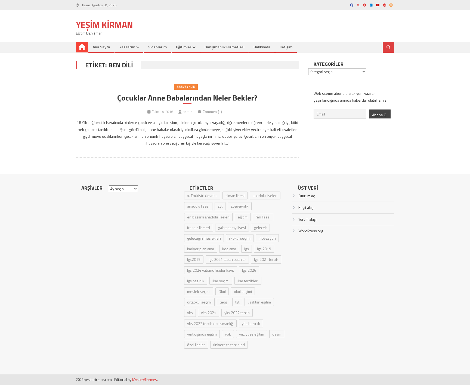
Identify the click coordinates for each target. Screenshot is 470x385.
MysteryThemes (144, 379)
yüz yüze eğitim (251, 334)
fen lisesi (263, 217)
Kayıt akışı (306, 207)
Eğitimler (183, 47)
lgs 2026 (249, 270)
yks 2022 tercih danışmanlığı (210, 323)
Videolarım (157, 47)
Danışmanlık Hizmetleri (224, 47)
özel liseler (196, 345)
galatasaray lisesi (232, 227)
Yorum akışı (307, 219)
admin (187, 111)
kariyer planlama (200, 249)
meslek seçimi (198, 291)
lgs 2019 (264, 249)
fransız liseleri (198, 227)
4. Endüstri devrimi (202, 195)
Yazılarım (127, 47)
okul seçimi (243, 291)
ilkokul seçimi (240, 238)
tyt (237, 302)
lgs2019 (193, 259)
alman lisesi (235, 195)
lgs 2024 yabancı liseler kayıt (210, 270)
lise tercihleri (247, 281)
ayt (220, 206)
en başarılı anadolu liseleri (208, 217)
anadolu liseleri (265, 195)
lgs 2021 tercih (266, 259)
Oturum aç (306, 196)
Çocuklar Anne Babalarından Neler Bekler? (187, 98)
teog (223, 302)
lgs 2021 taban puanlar (227, 259)
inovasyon (267, 238)
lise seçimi (220, 281)
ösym (276, 334)
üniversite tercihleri (229, 345)
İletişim (286, 47)
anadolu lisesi (198, 206)
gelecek (260, 227)
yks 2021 (208, 312)
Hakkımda (261, 47)
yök (228, 334)
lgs (246, 249)
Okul (222, 291)
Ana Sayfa (101, 47)
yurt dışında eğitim (202, 334)
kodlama (229, 249)
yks (190, 312)
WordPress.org (310, 231)
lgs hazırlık (195, 281)
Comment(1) (212, 111)
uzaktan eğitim (259, 302)
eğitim (243, 217)
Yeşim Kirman (104, 24)
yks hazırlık (251, 323)
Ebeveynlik (186, 86)
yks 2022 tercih (237, 312)
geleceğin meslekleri (204, 238)
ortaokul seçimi (199, 302)
